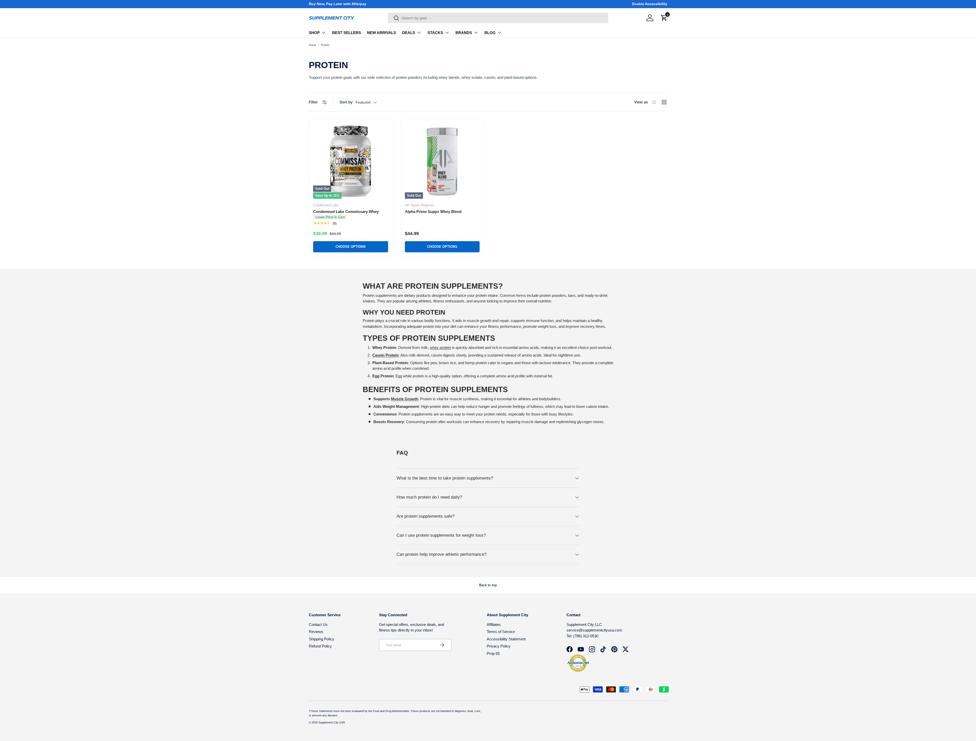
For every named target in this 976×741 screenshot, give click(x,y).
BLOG (490, 32)
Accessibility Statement (506, 639)
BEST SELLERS (346, 32)
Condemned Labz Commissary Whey (346, 211)
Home (312, 45)
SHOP (314, 32)
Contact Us (318, 624)
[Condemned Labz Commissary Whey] (350, 161)
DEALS (408, 32)
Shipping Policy (321, 639)
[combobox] (498, 18)
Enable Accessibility (649, 4)
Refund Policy (320, 646)
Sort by (346, 102)
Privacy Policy (499, 646)
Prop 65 (493, 653)
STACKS (435, 32)
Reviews (316, 631)
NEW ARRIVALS (381, 32)
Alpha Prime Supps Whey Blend (433, 211)
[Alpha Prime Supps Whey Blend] (442, 161)
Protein (325, 45)
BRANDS (463, 32)
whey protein (440, 347)
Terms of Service (501, 631)
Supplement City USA (331, 722)
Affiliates (494, 624)
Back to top (488, 585)
